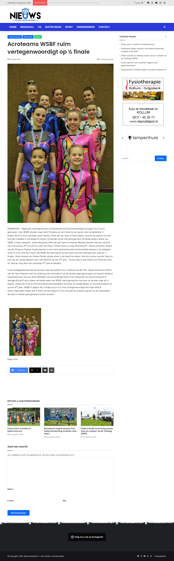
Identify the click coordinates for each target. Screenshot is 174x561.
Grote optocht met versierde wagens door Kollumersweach (74, 3)
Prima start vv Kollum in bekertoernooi (19, 429)
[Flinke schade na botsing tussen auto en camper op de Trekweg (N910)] (97, 417)
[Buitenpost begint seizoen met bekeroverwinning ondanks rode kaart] (60, 417)
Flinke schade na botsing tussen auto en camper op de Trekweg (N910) (97, 431)
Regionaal (27, 27)
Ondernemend (86, 27)
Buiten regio (53, 27)
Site (64, 500)
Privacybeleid (160, 556)
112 (39, 27)
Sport (69, 27)
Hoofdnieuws (14, 37)
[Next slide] (163, 138)
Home (12, 27)
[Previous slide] (123, 138)
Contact (104, 27)
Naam (10, 489)
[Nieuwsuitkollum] (25, 15)
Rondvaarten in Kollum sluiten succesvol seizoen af (143, 70)
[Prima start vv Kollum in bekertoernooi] (23, 417)
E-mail (11, 500)
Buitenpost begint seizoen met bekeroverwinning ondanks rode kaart (60, 431)
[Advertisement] (114, 13)
